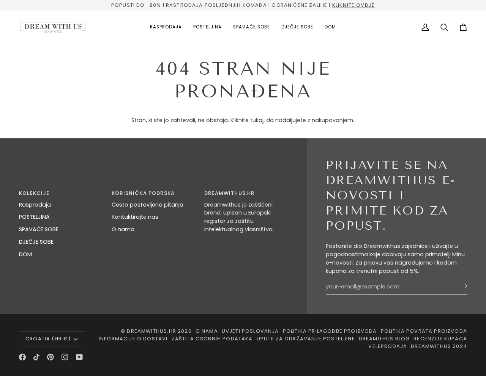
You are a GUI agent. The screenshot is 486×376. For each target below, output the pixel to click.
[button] (207, 27)
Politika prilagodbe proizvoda (330, 331)
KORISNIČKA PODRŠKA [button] (143, 193)
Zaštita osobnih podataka (212, 338)
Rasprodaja (35, 204)
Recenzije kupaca (440, 338)
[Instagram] (65, 357)
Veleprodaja (387, 346)
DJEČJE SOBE (36, 242)
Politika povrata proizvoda (424, 331)
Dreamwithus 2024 (439, 346)
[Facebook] (22, 357)
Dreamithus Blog (384, 338)
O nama (123, 229)
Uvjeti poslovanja (250, 331)
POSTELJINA (34, 217)
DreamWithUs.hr (151, 331)
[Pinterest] (50, 357)
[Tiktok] (36, 357)
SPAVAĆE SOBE (38, 229)
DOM (25, 254)
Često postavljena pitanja (147, 204)
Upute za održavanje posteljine (306, 338)
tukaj (257, 120)
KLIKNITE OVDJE (353, 5)
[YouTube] (79, 357)
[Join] (460, 286)
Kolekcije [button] (34, 193)
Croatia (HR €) (48, 338)
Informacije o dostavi (133, 338)
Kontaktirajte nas (135, 217)
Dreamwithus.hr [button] (229, 193)
